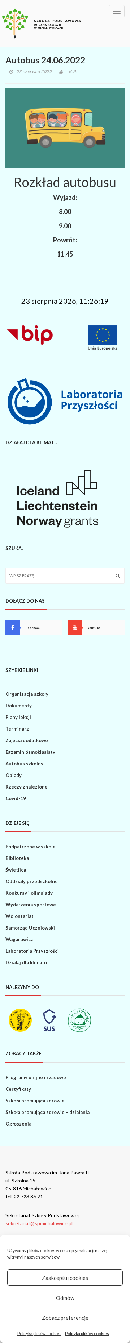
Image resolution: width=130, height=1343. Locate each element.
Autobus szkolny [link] (24, 763)
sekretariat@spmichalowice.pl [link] (39, 1223)
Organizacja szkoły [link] (26, 694)
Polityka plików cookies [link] (39, 1333)
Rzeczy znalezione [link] (26, 787)
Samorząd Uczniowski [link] (30, 928)
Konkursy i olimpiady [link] (29, 893)
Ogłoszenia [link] (18, 1124)
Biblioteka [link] (17, 858)
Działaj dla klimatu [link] (26, 962)
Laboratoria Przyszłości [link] (32, 951)
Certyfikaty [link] (18, 1089)
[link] (41, 23)
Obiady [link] (13, 775)
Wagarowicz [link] (19, 939)
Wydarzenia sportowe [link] (30, 904)
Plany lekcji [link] (18, 717)
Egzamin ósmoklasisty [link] (30, 752)
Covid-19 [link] (15, 798)
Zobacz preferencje (65, 1317)
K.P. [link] (73, 71)
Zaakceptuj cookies (65, 1278)
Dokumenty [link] (18, 705)
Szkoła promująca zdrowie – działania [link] (47, 1112)
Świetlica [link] (15, 870)
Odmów (65, 1297)
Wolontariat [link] (19, 916)
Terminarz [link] (17, 729)
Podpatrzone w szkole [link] (30, 846)
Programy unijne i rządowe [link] (35, 1077)
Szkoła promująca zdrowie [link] (35, 1100)
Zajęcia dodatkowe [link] (26, 740)
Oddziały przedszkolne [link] (31, 881)
